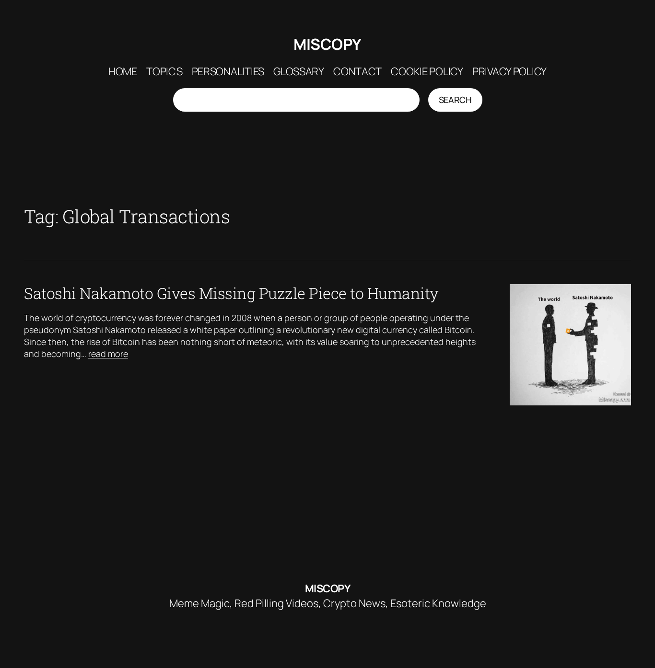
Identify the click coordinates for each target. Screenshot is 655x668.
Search (455, 99)
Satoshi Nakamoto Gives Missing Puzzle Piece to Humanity (231, 293)
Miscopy (327, 44)
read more (108, 353)
